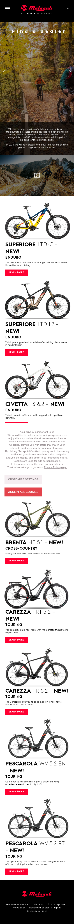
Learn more (16, 272)
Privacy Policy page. (55, 467)
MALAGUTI (40, 904)
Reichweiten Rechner (18, 904)
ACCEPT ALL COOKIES (23, 491)
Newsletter (19, 908)
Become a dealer (39, 908)
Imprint (57, 908)
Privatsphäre (57, 904)
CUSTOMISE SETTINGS (23, 479)
